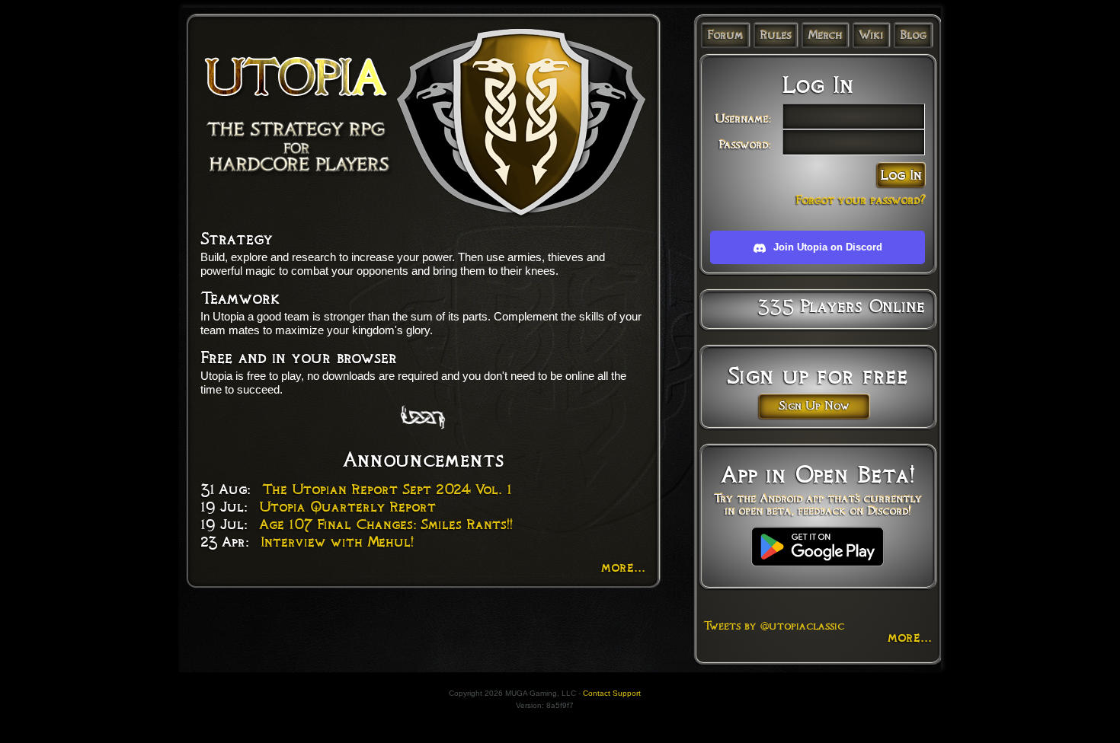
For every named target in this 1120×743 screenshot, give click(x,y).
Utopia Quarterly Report (347, 507)
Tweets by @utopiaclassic (773, 625)
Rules (775, 35)
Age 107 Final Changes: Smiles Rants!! (386, 524)
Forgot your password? (860, 200)
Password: (744, 144)
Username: (743, 118)
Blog (913, 35)
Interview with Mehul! (337, 542)
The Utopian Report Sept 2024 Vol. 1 (386, 489)
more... (623, 567)
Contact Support (612, 693)
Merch (825, 35)
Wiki (871, 35)
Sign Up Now (814, 405)
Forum (725, 35)
